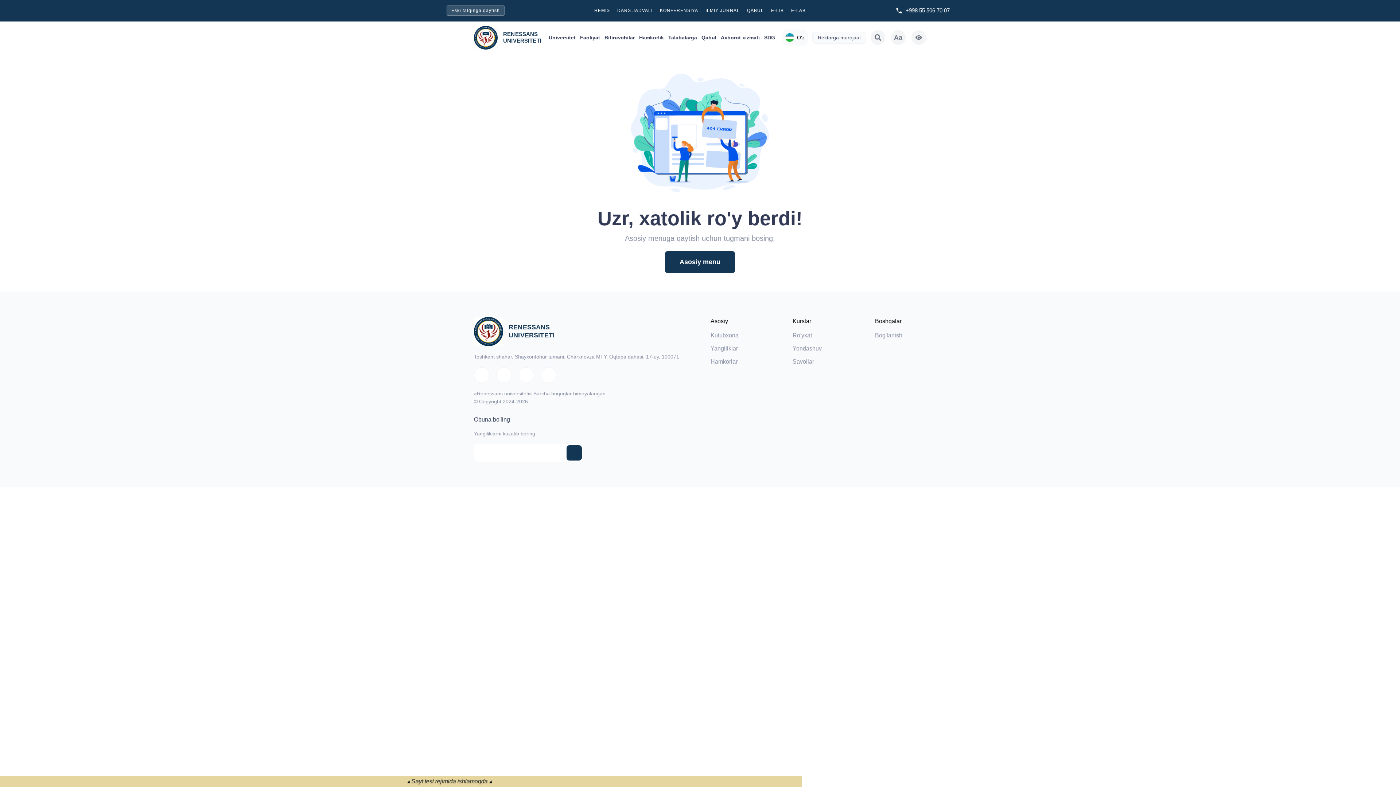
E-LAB (798, 10)
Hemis (602, 10)
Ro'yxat (802, 335)
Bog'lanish (888, 335)
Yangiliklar (724, 348)
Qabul (755, 10)
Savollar (803, 362)
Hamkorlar (724, 362)
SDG (769, 37)
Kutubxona (725, 335)
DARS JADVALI (635, 10)
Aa (898, 37)
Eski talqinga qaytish (475, 10)
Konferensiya (679, 10)
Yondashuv (807, 348)
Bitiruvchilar (619, 37)
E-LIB (777, 10)
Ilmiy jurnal (722, 10)
